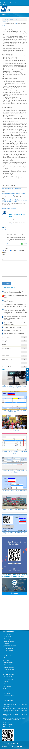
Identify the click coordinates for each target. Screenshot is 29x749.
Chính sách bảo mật (8, 665)
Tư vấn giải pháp (8, 636)
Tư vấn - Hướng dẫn (7, 359)
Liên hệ (19, 2)
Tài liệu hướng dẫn (8, 650)
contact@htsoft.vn (9, 724)
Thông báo (4, 344)
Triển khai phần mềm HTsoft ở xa (12, 327)
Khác (5, 252)
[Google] (15, 747)
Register (2, 2)
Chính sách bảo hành (9, 669)
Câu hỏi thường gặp (8, 648)
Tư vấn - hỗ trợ (7, 655)
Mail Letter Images (6, 348)
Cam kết (6, 672)
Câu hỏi (6, 250)
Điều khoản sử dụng (8, 662)
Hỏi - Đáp (4, 352)
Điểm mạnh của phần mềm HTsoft (13, 330)
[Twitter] (18, 747)
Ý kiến (14, 250)
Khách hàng (6, 643)
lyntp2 (16, 23)
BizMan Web (13, 2)
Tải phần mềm (7, 634)
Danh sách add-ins (8, 698)
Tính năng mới (5, 25)
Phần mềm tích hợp (8, 700)
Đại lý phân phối (7, 686)
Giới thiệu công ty (8, 676)
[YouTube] (21, 747)
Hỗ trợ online (7, 657)
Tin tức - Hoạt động (6, 337)
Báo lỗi (22, 250)
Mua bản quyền (7, 638)
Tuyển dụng (6, 681)
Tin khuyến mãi (5, 341)
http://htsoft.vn (7, 726)
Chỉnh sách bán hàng (9, 667)
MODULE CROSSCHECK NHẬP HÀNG (11, 188)
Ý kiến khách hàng (8, 679)
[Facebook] (12, 747)
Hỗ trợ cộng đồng (8, 653)
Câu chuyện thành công (8, 366)
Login (7, 2)
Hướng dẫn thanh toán (9, 641)
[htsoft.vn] (6, 9)
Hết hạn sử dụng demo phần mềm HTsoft (15, 333)
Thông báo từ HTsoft (9, 695)
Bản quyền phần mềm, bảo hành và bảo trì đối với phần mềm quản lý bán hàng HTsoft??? (15, 318)
